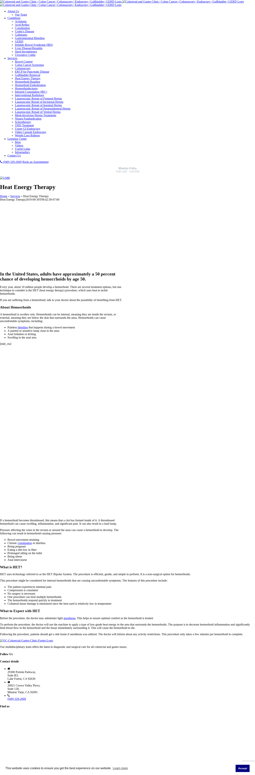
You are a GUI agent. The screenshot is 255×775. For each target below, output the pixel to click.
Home (3, 196)
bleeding (23, 327)
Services (15, 196)
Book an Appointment (35, 161)
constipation (25, 543)
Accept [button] (242, 768)
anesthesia (69, 618)
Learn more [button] (120, 768)
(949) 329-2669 (12, 161)
